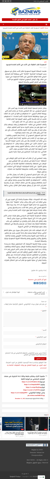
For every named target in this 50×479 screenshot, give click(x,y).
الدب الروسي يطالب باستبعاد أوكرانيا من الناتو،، (36, 293)
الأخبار (45, 62)
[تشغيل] (44, 104)
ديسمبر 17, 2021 (43, 68)
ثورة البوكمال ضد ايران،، (12, 292)
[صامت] (22, 104)
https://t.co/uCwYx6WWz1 (32, 390)
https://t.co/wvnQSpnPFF (19, 392)
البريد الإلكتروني (41, 337)
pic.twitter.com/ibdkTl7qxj (36, 395)
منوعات (45, 415)
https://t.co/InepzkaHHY (32, 384)
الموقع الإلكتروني (41, 344)
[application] (32, 95)
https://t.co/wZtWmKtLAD (30, 381)
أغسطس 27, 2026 (19, 436)
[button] (32, 95)
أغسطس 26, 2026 (42, 435)
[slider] (34, 104)
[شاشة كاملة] (20, 104)
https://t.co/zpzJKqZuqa (34, 387)
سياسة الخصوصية (15, 476)
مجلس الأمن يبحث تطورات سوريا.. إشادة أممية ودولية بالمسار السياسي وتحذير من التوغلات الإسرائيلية (14, 433)
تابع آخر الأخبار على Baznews (37, 279)
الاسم (44, 330)
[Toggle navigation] (46, 24)
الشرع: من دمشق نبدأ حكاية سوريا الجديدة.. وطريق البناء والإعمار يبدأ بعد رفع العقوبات (37, 432)
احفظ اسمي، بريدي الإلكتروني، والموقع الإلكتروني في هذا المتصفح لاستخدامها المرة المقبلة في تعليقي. (25, 353)
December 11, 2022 (20, 398)
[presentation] (3, 415)
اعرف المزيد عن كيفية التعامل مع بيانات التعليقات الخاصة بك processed (26, 366)
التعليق (43, 311)
